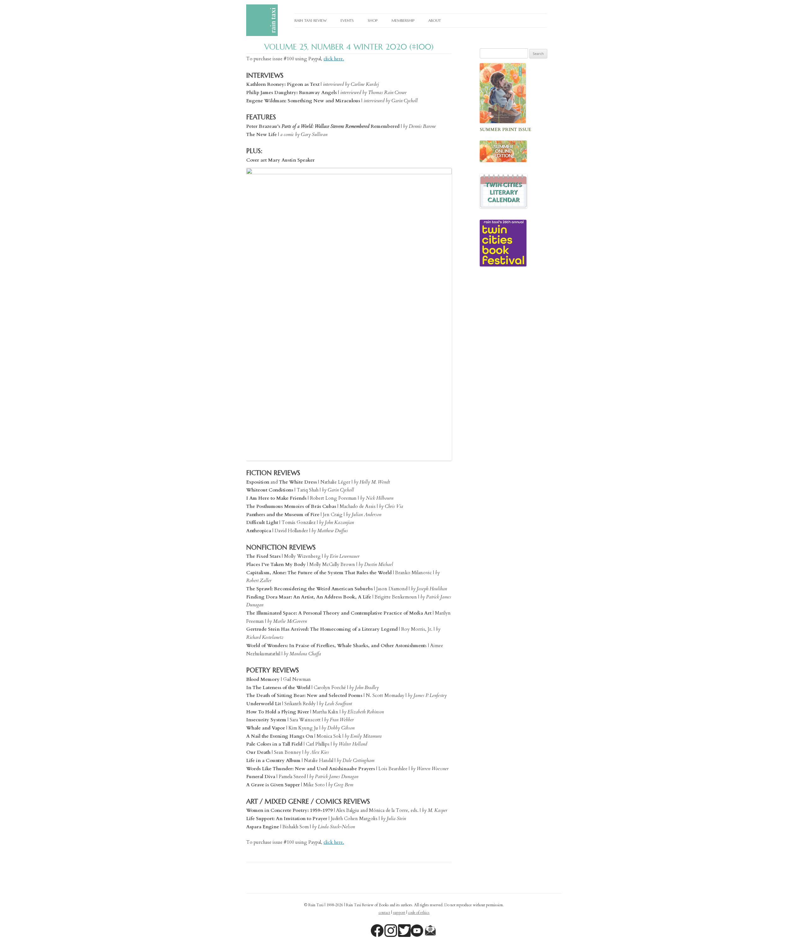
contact (384, 912)
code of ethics (419, 912)
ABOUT (434, 20)
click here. (334, 59)
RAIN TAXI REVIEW (310, 20)
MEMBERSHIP (402, 20)
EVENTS (347, 20)
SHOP (372, 20)
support (399, 912)
